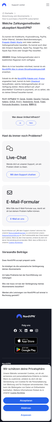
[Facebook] (15, 330)
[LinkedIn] (26, 330)
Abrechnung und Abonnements (15, 16)
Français (45, 99)
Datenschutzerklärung (10, 235)
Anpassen (25, 415)
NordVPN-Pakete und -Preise (31, 78)
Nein (31, 123)
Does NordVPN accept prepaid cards (18, 260)
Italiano (5, 101)
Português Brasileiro (10, 104)
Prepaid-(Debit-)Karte (12, 42)
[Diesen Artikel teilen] (48, 27)
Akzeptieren (25, 400)
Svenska (24, 104)
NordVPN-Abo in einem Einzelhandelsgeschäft (23, 69)
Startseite (9, 13)
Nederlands (28, 101)
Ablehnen (25, 408)
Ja (20, 123)
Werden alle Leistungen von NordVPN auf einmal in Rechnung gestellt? (25, 293)
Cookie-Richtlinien (16, 242)
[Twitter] (20, 330)
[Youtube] (31, 330)
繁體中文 (33, 104)
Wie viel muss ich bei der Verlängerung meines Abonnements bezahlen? (23, 285)
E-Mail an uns (17, 218)
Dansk (22, 99)
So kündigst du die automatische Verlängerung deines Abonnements (23, 267)
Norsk (36, 101)
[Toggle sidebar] (48, 5)
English (29, 99)
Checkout (35, 81)
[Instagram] (36, 330)
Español (37, 99)
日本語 (12, 101)
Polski (42, 101)
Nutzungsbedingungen (17, 233)
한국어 (19, 101)
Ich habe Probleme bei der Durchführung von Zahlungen (22, 276)
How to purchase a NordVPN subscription (20, 19)
